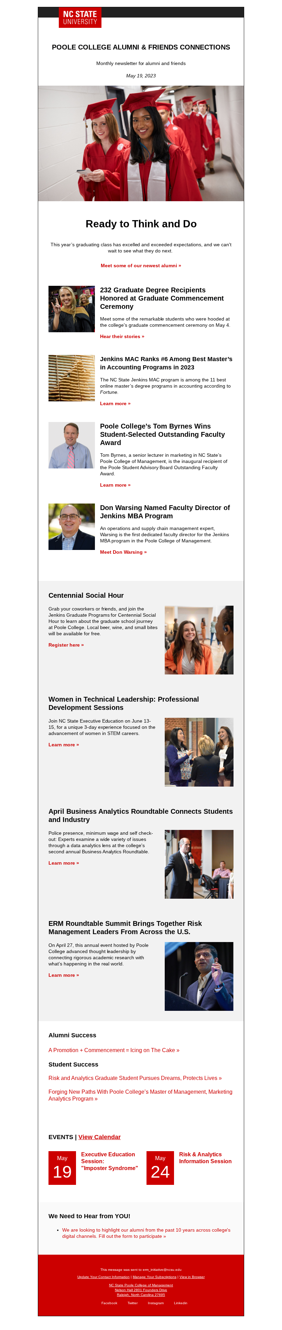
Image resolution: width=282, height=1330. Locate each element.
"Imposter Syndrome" (109, 1168)
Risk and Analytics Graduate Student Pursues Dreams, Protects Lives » (135, 1078)
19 (62, 1171)
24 (160, 1171)
